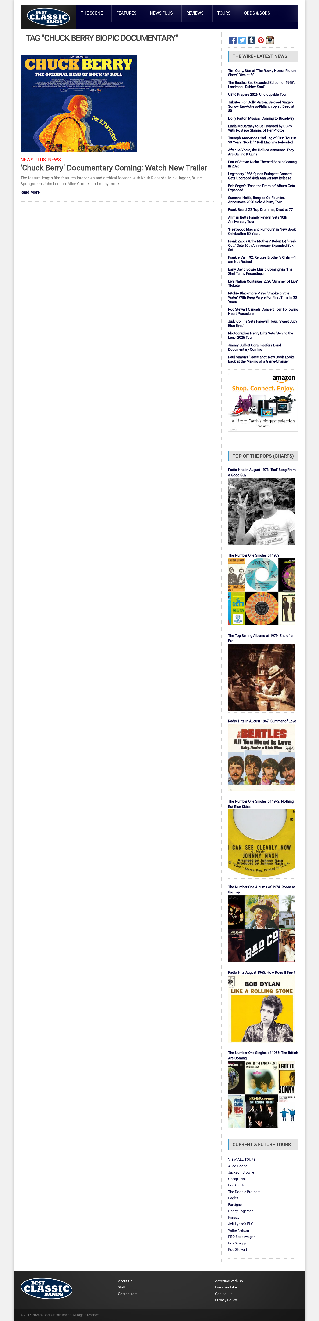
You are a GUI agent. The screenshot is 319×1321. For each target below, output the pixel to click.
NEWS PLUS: (34, 159)
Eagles (233, 1198)
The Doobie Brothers (244, 1192)
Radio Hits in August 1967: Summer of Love (262, 721)
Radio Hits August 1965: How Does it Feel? (261, 972)
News (54, 159)
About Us (125, 1281)
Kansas (234, 1217)
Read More (30, 192)
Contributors (128, 1294)
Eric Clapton (237, 1185)
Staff (121, 1287)
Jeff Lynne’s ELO (240, 1224)
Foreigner (235, 1205)
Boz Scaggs (237, 1243)
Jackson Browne (241, 1172)
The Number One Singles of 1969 (253, 555)
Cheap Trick (237, 1179)
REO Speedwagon (241, 1237)
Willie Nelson (238, 1230)
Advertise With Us (229, 1281)
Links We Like (226, 1287)
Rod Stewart (237, 1250)
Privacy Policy (226, 1300)
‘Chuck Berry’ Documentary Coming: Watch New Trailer (114, 167)
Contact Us (224, 1294)
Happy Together (240, 1211)
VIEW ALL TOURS (241, 1159)
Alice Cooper (238, 1166)
